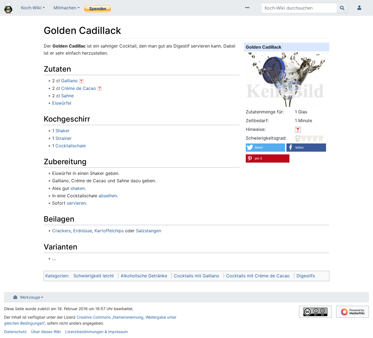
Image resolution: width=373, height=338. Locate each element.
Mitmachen (65, 7)
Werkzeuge (30, 297)
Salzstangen (148, 230)
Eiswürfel (61, 103)
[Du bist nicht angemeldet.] (360, 8)
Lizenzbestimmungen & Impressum (96, 331)
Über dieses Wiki (46, 331)
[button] (265, 147)
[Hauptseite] (8, 8)
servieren (76, 203)
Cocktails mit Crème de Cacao (258, 275)
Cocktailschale (70, 145)
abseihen (108, 195)
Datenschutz (15, 331)
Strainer (63, 138)
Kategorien (56, 275)
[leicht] (309, 138)
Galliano (69, 80)
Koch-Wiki (31, 7)
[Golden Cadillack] (287, 79)
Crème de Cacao (78, 88)
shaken (77, 188)
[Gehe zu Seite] (342, 8)
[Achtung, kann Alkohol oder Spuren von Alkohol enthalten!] (81, 80)
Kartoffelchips (109, 230)
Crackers (61, 230)
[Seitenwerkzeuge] (248, 8)
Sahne (67, 95)
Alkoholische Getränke (144, 275)
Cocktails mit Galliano (196, 275)
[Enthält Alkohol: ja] (298, 129)
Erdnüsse (82, 230)
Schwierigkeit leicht (93, 275)
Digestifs (306, 275)
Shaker (62, 130)
